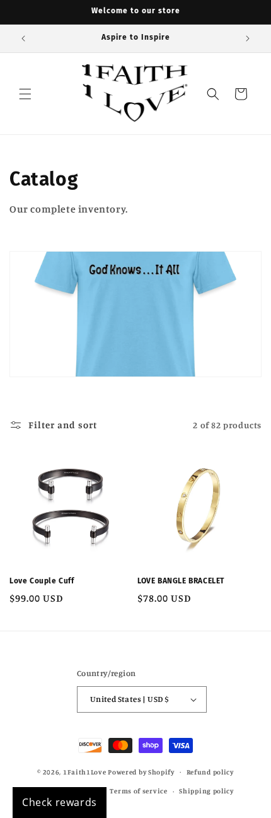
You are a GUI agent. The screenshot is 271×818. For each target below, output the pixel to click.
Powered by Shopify (141, 771)
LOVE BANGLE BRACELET (180, 580)
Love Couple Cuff (41, 580)
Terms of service (138, 790)
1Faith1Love (85, 771)
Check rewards (59, 802)
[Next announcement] (248, 38)
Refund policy (210, 772)
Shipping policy (206, 790)
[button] (25, 94)
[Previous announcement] (23, 38)
